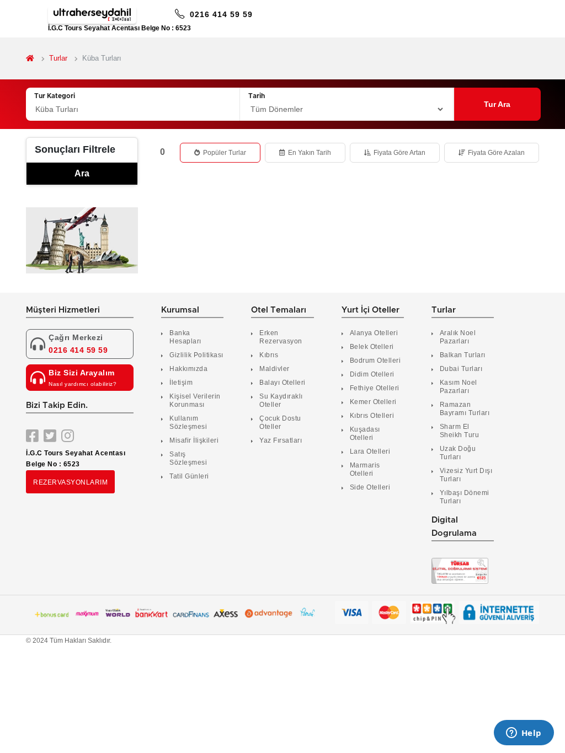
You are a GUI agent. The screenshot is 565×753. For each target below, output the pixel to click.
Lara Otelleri (370, 451)
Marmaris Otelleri (365, 469)
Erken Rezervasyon (280, 337)
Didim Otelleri (372, 374)
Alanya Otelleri (374, 333)
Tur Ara (497, 104)
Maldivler (274, 369)
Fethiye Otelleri (374, 388)
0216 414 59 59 (220, 14)
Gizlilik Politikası (196, 355)
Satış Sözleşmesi (188, 458)
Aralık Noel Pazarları (458, 337)
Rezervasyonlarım (70, 482)
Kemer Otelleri (373, 402)
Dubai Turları (461, 369)
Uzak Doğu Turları (458, 453)
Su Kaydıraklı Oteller (281, 400)
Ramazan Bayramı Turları (465, 409)
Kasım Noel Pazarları (458, 387)
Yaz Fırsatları (280, 440)
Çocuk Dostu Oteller (280, 423)
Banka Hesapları (185, 337)
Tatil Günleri (189, 476)
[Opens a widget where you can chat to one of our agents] (523, 733)
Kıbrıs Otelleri (372, 415)
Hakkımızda (188, 369)
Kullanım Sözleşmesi (188, 423)
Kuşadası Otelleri (365, 434)
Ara (81, 173)
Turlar (58, 58)
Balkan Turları (463, 355)
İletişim (181, 382)
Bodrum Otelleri (375, 360)
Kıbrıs (268, 355)
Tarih (256, 96)
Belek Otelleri (372, 347)
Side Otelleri (370, 487)
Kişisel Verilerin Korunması (195, 400)
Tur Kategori (54, 96)
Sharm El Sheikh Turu (459, 431)
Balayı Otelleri (282, 382)
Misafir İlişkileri (193, 440)
